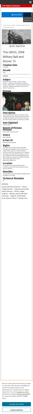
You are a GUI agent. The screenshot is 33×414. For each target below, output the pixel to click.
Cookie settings (22, 394)
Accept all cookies (16, 404)
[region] (16, 397)
